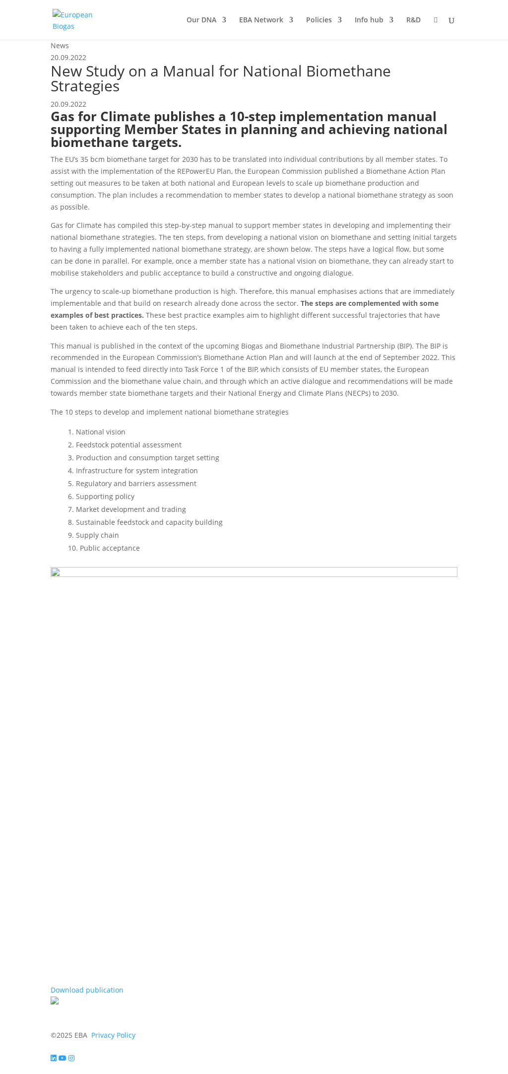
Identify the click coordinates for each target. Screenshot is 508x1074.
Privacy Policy (113, 1035)
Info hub (369, 20)
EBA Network (261, 20)
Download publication (87, 990)
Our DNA (201, 20)
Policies (319, 20)
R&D (413, 20)
